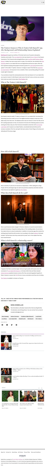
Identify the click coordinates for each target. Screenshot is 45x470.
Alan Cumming (5, 316)
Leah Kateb (32, 65)
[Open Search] (42, 2)
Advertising (14, 452)
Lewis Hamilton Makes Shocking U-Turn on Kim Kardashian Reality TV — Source (28, 377)
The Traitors (22, 79)
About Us (3, 452)
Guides (2, 45)
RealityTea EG (22, 318)
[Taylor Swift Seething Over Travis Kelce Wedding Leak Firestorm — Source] (6, 338)
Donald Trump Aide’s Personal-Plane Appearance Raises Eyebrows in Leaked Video (28, 344)
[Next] (41, 388)
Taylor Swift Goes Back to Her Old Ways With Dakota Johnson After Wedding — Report (27, 369)
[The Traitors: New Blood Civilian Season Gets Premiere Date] (28, 396)
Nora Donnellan (15, 52)
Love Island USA (18, 57)
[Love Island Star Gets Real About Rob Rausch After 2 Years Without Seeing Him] (10, 396)
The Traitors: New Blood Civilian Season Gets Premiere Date (27, 404)
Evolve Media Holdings (17, 459)
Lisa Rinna (30, 59)
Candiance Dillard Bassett (27, 316)
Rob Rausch (4, 55)
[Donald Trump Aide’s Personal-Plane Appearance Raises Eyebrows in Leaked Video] (6, 346)
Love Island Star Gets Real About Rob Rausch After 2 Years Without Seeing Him (10, 405)
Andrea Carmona (5, 273)
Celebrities (15, 338)
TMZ (17, 275)
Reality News (5, 408)
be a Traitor (34, 57)
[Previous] (39, 388)
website (36, 233)
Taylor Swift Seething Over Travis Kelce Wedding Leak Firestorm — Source (27, 336)
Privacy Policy (27, 452)
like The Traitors (23, 190)
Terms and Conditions (36, 452)
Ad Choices (20, 452)
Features (40, 408)
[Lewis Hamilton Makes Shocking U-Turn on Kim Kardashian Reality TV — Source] (6, 379)
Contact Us (8, 452)
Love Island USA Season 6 (14, 271)
